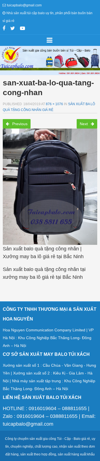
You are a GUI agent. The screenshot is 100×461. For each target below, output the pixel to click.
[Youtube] (22, 29)
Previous (19, 124)
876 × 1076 (54, 104)
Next (84, 124)
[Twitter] (12, 29)
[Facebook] (3, 29)
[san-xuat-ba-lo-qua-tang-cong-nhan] (50, 185)
